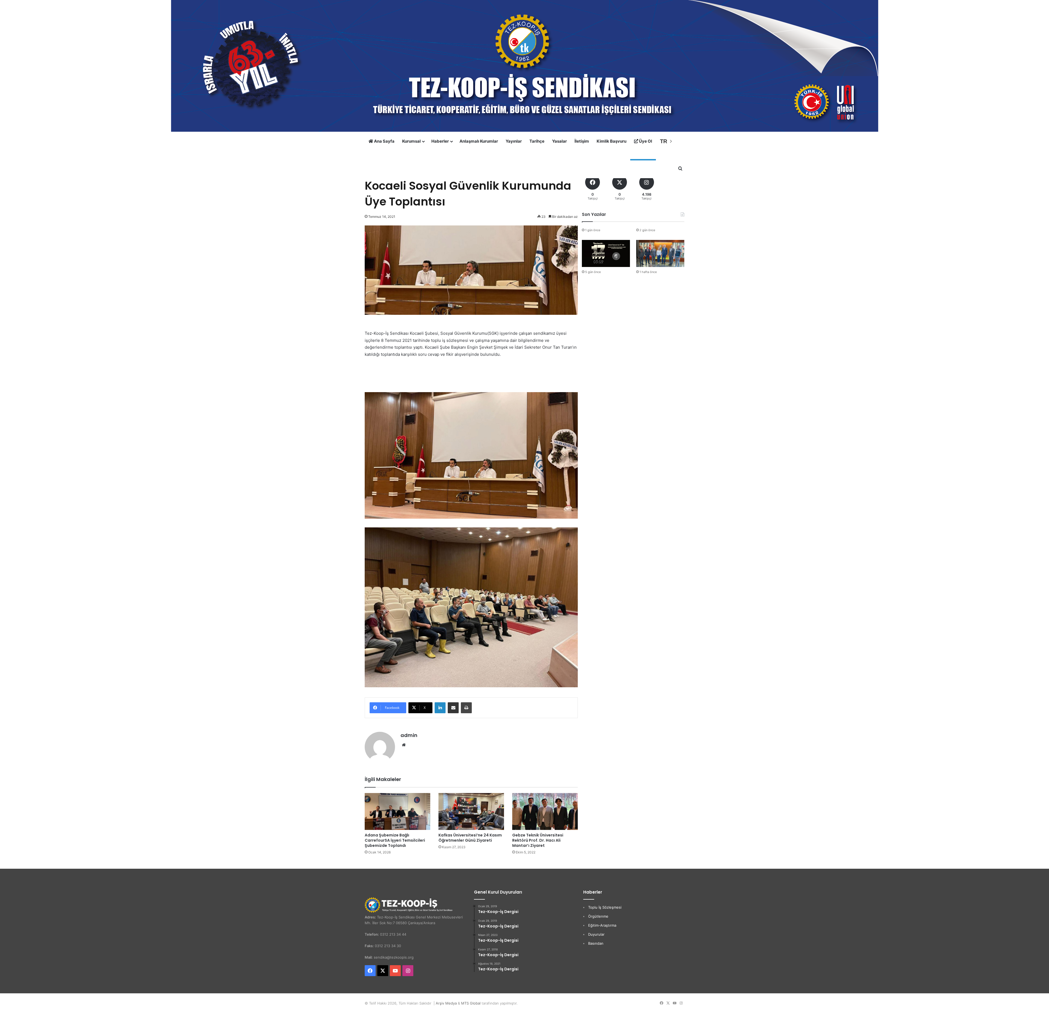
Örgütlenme (598, 916)
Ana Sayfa (383, 141)
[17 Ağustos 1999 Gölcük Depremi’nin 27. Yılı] (606, 253)
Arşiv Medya (446, 1003)
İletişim (581, 141)
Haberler (440, 141)
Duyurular (596, 934)
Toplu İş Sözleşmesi (604, 907)
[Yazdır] (466, 707)
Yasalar (559, 141)
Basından (595, 943)
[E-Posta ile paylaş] (453, 707)
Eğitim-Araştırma (602, 925)
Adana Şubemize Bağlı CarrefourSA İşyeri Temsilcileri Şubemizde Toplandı (395, 840)
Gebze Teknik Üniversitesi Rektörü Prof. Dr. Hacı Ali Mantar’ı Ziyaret (537, 840)
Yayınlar (514, 141)
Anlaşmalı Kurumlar (478, 141)
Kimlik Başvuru (611, 141)
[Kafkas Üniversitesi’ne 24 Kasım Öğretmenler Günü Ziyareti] (471, 811)
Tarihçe (536, 141)
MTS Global (471, 1003)
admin (408, 735)
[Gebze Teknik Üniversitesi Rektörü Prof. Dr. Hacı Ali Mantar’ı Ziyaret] (545, 811)
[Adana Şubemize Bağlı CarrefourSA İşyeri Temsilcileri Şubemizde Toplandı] (397, 811)
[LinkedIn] (440, 707)
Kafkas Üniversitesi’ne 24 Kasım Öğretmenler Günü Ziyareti (470, 837)
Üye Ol (645, 141)
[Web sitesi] (403, 745)
